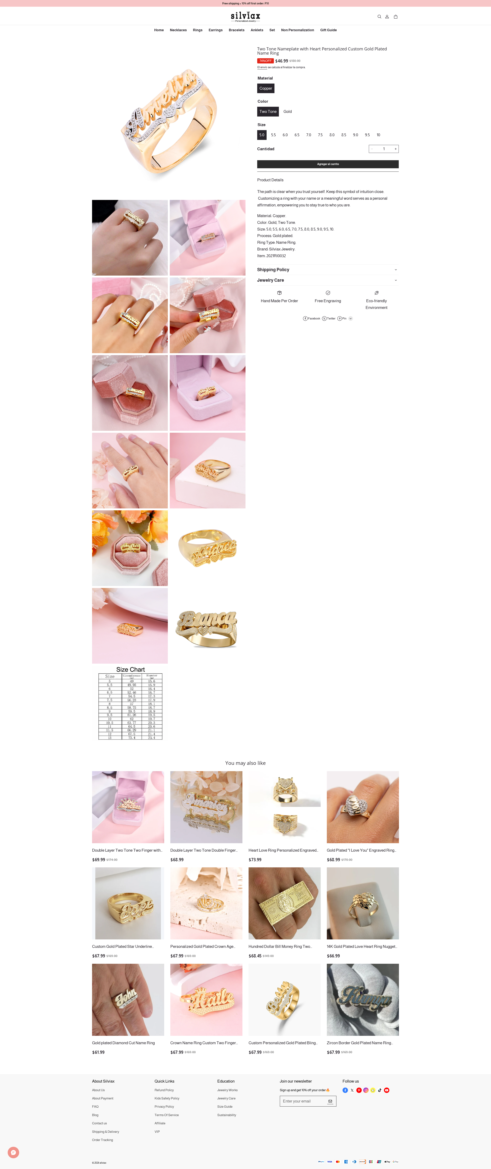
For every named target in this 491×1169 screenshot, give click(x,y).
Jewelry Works (227, 1090)
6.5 (297, 135)
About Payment (102, 1098)
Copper (266, 88)
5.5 (273, 135)
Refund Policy (164, 1090)
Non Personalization (297, 30)
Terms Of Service (167, 1115)
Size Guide (224, 1106)
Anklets (257, 30)
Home (159, 30)
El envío (262, 67)
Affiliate (160, 1123)
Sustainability (226, 1115)
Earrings (216, 30)
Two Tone (268, 111)
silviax (103, 1162)
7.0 (308, 135)
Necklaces (178, 30)
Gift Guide (328, 30)
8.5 (343, 135)
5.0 (262, 135)
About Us (98, 1090)
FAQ (95, 1106)
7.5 (320, 135)
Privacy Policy (164, 1106)
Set (272, 30)
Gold (287, 111)
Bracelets (237, 30)
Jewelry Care (226, 1098)
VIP (157, 1132)
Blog (95, 1115)
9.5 (367, 135)
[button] (379, 17)
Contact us (99, 1123)
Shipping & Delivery (105, 1132)
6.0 (285, 135)
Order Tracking (102, 1140)
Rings (198, 30)
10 (378, 135)
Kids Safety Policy (167, 1098)
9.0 (355, 135)
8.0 (332, 135)
